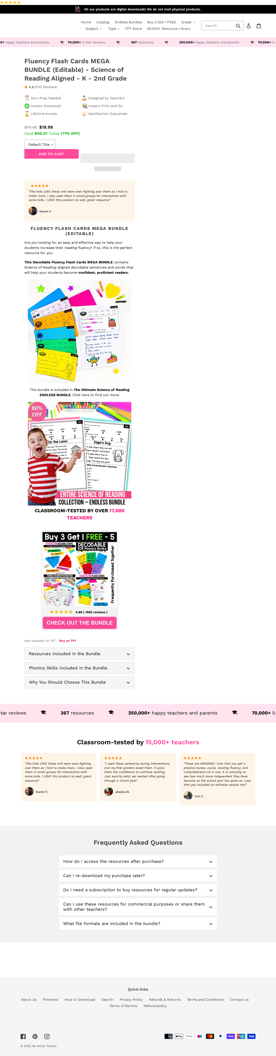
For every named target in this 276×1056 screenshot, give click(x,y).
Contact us (239, 1000)
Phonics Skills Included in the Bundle (68, 667)
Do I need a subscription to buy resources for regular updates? (130, 889)
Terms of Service (123, 1006)
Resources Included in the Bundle (64, 653)
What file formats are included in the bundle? (111, 923)
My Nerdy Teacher (44, 1046)
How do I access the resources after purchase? (113, 861)
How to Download (80, 1000)
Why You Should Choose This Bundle (67, 682)
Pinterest (50, 1000)
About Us (28, 1000)
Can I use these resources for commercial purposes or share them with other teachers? (134, 906)
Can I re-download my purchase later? (104, 875)
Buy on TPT (67, 640)
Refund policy (155, 1006)
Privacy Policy (131, 1000)
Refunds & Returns (164, 1000)
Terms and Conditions (205, 1000)
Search (107, 1000)
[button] (11, 2)
